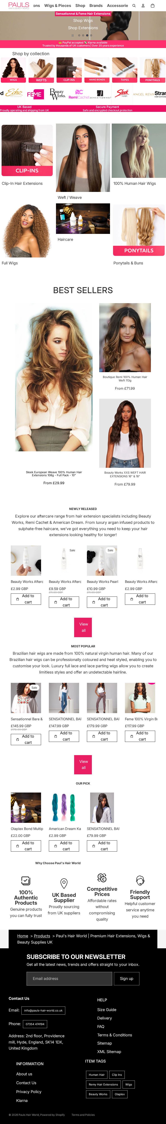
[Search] (134, 5)
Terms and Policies (83, 1114)
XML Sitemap (109, 1052)
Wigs (128, 1084)
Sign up (126, 978)
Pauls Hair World (29, 1114)
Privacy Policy (29, 1091)
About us (24, 1074)
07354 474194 (35, 1024)
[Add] (34, 569)
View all (83, 627)
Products (42, 936)
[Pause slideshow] (72, 35)
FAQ (100, 1026)
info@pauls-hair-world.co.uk (43, 1010)
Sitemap (104, 1043)
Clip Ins (117, 1075)
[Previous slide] (6, 26)
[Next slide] (159, 26)
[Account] (143, 5)
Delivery (104, 1018)
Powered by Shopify (52, 1114)
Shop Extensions (83, 23)
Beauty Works (98, 1094)
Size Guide (106, 1010)
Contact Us (26, 1083)
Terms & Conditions (114, 1035)
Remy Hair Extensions (103, 1084)
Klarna (22, 1100)
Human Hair (97, 1075)
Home (22, 936)
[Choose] (34, 706)
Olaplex (120, 1094)
